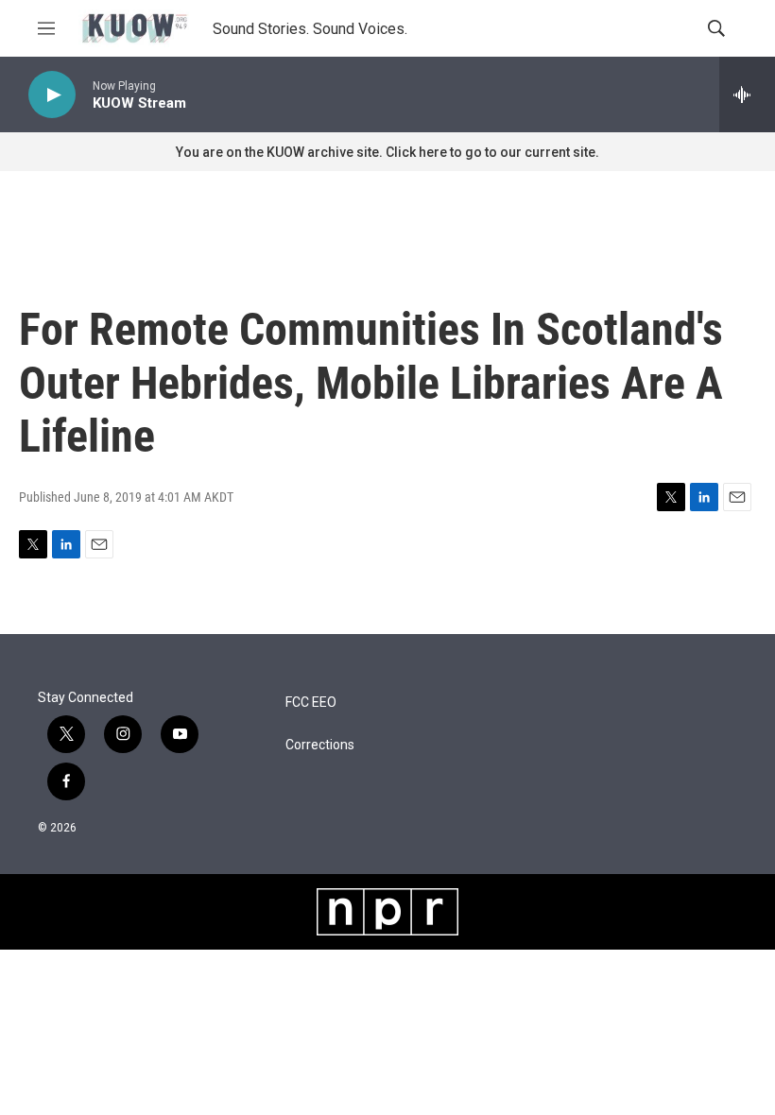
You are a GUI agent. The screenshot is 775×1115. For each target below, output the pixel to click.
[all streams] (747, 94)
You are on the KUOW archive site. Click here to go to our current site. (387, 152)
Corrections (319, 745)
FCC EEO (310, 702)
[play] (52, 95)
